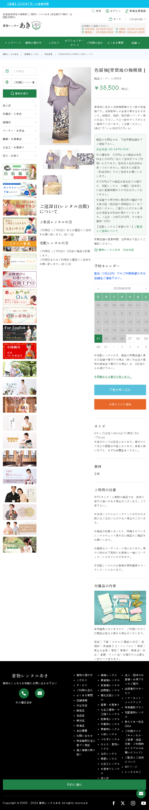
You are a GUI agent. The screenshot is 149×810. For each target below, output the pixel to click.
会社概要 (82, 730)
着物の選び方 (33, 42)
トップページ (13, 42)
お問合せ (121, 450)
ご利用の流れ (95, 42)
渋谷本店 (48, 54)
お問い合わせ (85, 735)
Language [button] (136, 19)
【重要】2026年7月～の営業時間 (28, 4)
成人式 (7, 105)
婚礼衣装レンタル (110, 697)
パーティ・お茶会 (14, 130)
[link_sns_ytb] (143, 803)
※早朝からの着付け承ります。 (113, 376)
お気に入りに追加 (120, 404)
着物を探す (21, 93)
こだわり (54, 42)
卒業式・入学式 (12, 114)
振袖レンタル (109, 675)
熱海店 (81, 725)
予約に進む (74, 784)
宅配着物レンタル (134, 714)
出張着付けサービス (134, 690)
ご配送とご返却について (134, 759)
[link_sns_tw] (122, 803)
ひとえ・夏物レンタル (110, 746)
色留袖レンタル (110, 685)
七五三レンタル (110, 763)
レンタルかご (133, 772)
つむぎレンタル (110, 739)
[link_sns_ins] (133, 803)
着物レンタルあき (10, 54)
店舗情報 (82, 700)
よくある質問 (115, 42)
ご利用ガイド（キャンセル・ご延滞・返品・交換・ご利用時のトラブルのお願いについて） (134, 742)
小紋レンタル (109, 734)
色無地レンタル (110, 719)
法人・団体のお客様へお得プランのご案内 (134, 679)
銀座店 (81, 710)
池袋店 (81, 715)
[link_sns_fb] (114, 803)
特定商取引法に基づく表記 (86, 742)
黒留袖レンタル (110, 680)
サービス (82, 685)
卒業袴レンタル (110, 724)
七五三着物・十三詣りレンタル (110, 711)
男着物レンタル (110, 729)
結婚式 (7, 122)
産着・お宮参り (110, 704)
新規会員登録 (138, 11)
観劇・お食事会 (12, 139)
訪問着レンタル (110, 690)
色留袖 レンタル (31, 54)
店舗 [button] (135, 42)
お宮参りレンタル (110, 770)
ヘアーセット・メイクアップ (134, 700)
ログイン (115, 11)
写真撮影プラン (134, 707)
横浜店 (81, 720)
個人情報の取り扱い (86, 752)
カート (117, 19)
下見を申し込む (120, 389)
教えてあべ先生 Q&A (134, 723)
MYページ (131, 766)
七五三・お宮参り (14, 147)
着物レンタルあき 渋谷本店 (116, 249)
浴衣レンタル (109, 753)
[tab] (52, 159)
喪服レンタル (109, 758)
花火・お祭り (11, 155)
